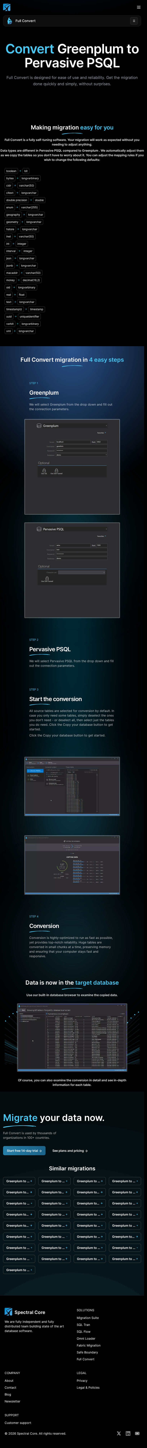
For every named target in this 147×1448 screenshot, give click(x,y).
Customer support (18, 1423)
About (9, 1381)
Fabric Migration (88, 1345)
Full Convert (26, 21)
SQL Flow (84, 1331)
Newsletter (12, 1401)
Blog (8, 1394)
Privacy (82, 1381)
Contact (10, 1387)
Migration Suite (88, 1318)
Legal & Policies (88, 1387)
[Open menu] (138, 7)
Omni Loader (86, 1338)
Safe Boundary (87, 1352)
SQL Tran (83, 1325)
